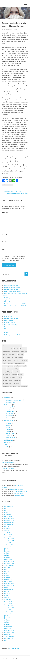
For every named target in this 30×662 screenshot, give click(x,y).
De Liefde (8, 423)
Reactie (5, 212)
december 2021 (9, 606)
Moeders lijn (9, 415)
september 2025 (9, 522)
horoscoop (23, 348)
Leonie (6, 442)
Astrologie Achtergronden (13, 400)
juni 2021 (7, 618)
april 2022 (7, 597)
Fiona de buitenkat (9, 322)
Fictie (7, 447)
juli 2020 (6, 640)
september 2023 (9, 565)
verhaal (5, 380)
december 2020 (9, 630)
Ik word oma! (6, 351)
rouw (4, 369)
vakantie (19, 377)
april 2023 (7, 575)
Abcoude (13, 346)
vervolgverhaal (7, 383)
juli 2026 (6, 508)
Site (3, 249)
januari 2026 (8, 516)
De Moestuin (8, 405)
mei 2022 (7, 595)
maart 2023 (7, 577)
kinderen (5, 354)
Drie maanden (8, 326)
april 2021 (7, 622)
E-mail (4, 242)
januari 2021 (8, 628)
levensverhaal (19, 357)
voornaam (6, 386)
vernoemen (17, 380)
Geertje (16, 348)
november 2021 (9, 608)
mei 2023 (7, 573)
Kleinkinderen (8, 440)
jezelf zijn (24, 351)
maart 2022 (7, 599)
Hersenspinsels (8, 420)
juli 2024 (6, 549)
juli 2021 (6, 616)
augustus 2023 (8, 567)
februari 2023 (8, 579)
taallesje (5, 185)
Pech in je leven (9, 320)
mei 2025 (7, 528)
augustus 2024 (8, 547)
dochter (5, 348)
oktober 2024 (8, 543)
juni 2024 (7, 551)
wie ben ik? (13, 386)
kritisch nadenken (8, 357)
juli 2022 (6, 591)
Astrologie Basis (10, 402)
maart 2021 (7, 624)
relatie (24, 366)
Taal (15, 29)
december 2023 (9, 561)
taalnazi (10, 185)
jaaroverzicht (15, 351)
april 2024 (7, 555)
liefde (4, 360)
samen (9, 369)
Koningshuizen (10, 411)
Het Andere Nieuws (8, 462)
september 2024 (9, 545)
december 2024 (9, 539)
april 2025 (7, 530)
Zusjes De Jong (22, 386)
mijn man (15, 360)
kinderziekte (13, 354)
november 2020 (9, 632)
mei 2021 (7, 620)
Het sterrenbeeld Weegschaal (11, 191)
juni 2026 (7, 510)
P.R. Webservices (14, 648)
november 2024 (9, 541)
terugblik (5, 377)
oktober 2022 (8, 587)
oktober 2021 (8, 610)
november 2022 (9, 585)
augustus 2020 (8, 638)
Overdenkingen (10, 433)
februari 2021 (8, 626)
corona (20, 346)
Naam (4, 235)
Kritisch (8, 429)
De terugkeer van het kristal (12, 335)
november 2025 (9, 520)
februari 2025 (8, 535)
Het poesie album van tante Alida (17, 193)
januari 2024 (8, 559)
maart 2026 (7, 514)
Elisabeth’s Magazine (8, 468)
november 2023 (9, 563)
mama (9, 360)
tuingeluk (12, 377)
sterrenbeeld (6, 374)
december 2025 (9, 518)
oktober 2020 (8, 634)
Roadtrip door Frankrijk (11, 318)
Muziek (8, 431)
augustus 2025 (8, 524)
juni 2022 (7, 593)
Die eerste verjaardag (10, 324)
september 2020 (9, 636)
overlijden (10, 363)
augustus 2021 (8, 614)
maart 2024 (7, 557)
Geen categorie (8, 407)
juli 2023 (6, 569)
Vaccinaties (9, 435)
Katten (8, 427)
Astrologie (7, 397)
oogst (4, 363)
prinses (10, 366)
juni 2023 (7, 571)
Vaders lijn (9, 417)
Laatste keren (8, 333)
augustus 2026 (8, 506)
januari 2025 (8, 537)
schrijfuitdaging (7, 371)
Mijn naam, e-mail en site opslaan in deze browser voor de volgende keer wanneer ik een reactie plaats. (13, 258)
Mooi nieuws (8, 316)
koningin (20, 354)
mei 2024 (7, 553)
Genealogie (7, 409)
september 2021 (9, 612)
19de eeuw (6, 346)
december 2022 (9, 583)
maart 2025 (7, 532)
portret (5, 366)
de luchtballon (8, 331)
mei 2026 (7, 512)
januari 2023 (8, 581)
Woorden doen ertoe (10, 329)
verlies (10, 380)
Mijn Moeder (9, 413)
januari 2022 (8, 604)
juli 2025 (6, 526)
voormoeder (16, 383)
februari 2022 (8, 601)
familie (11, 348)
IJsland (8, 425)
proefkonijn (17, 366)
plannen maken (19, 363)
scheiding (15, 369)
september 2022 (9, 589)
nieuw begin (23, 360)
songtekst (16, 371)
